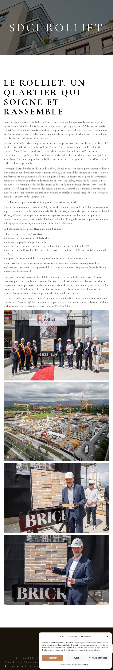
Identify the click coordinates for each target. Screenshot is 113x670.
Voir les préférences (98, 658)
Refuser (75, 658)
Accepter (53, 658)
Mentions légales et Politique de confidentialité (74, 664)
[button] (107, 636)
